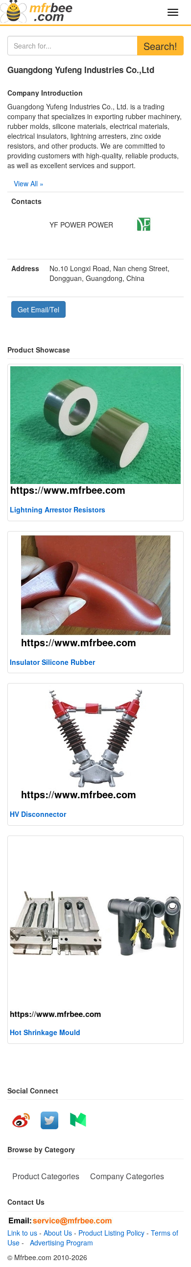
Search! (160, 46)
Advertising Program (59, 1242)
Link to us (22, 1233)
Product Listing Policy (111, 1233)
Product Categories (45, 1176)
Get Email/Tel (38, 309)
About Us (58, 1233)
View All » (29, 183)
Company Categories (127, 1176)
